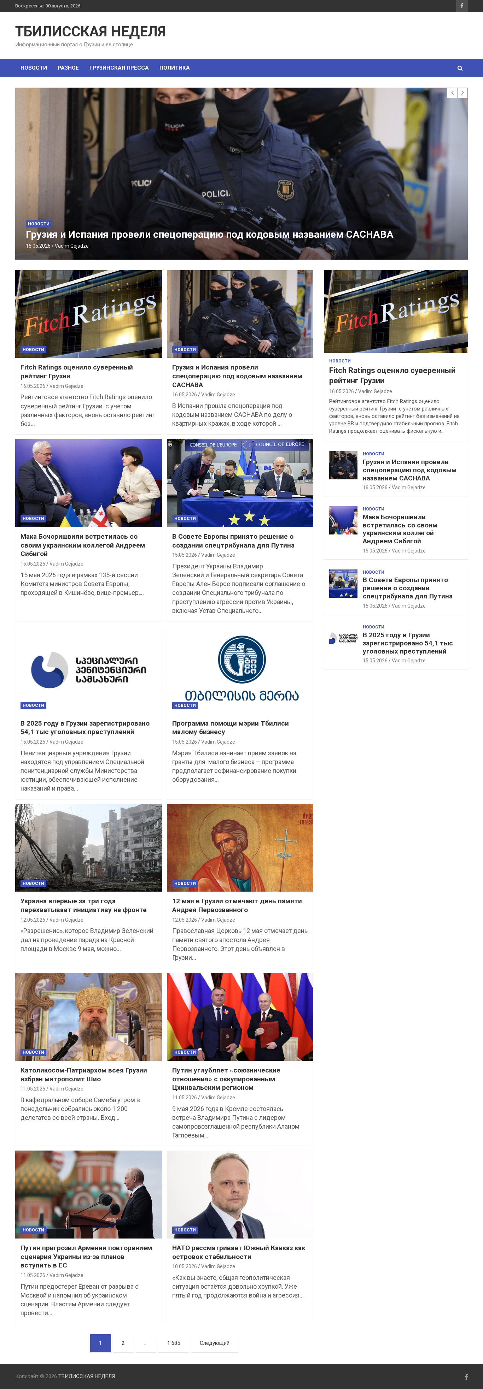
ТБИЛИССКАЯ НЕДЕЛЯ (90, 31)
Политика (174, 68)
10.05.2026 (184, 1266)
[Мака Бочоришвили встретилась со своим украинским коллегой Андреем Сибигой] (88, 483)
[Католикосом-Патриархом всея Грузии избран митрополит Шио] (88, 1017)
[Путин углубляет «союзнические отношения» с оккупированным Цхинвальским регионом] (240, 1017)
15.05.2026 (33, 564)
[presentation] (452, 93)
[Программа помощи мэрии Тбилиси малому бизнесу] (240, 670)
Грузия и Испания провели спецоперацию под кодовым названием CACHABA (210, 234)
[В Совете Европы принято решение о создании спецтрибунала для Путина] (240, 483)
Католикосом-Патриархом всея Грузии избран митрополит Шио (84, 1074)
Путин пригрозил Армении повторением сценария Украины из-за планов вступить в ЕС (86, 1256)
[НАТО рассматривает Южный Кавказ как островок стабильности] (240, 1195)
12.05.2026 (33, 920)
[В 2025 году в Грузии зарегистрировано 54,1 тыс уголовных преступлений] (88, 670)
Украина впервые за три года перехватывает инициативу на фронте (84, 905)
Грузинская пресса (119, 68)
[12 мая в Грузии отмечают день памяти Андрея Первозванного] (240, 848)
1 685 (173, 1343)
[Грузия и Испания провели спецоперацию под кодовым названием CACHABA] (240, 314)
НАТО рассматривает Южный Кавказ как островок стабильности (238, 1252)
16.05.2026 (38, 246)
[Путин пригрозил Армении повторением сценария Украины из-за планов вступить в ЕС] (88, 1195)
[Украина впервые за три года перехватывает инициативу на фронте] (88, 848)
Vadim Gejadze (72, 246)
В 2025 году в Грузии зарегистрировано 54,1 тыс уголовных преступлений (85, 727)
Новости (34, 68)
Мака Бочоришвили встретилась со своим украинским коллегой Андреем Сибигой (83, 545)
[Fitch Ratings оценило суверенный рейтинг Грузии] (88, 314)
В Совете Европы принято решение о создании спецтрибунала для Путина (233, 540)
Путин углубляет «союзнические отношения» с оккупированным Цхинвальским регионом (226, 1079)
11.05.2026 (33, 1089)
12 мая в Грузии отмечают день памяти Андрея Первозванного (237, 905)
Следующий (214, 1343)
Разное (68, 68)
